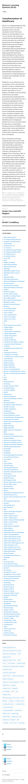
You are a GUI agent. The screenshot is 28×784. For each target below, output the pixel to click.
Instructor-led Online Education (13, 444)
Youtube (8, 749)
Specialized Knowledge (11, 605)
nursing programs (8, 710)
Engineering (7, 394)
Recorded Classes (9, 584)
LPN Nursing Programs (11, 467)
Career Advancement (10, 308)
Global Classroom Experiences (13, 421)
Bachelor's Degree (9, 291)
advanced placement (9, 647)
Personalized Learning (10, 564)
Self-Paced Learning (10, 601)
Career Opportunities (10, 314)
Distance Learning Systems (12, 369)
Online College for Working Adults (14, 520)
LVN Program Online (10, 480)
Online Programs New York (12, 547)
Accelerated (7, 248)
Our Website (6, 775)
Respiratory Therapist (10, 595)
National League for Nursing (11, 697)
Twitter (8, 744)
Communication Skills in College (14, 342)
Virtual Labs (7, 631)
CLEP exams (11, 663)
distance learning (8, 679)
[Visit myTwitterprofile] (5, 744)
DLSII (5, 379)
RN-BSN (6, 597)
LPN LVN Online (8, 465)
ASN (19, 654)
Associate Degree (9, 283)
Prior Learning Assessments (12, 576)
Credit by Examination (9, 672)
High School (7, 423)
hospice (13, 685)
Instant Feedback (9, 438)
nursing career (19, 701)
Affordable (7, 268)
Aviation (6, 289)
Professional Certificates (11, 578)
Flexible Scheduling (10, 409)
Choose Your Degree (10, 317)
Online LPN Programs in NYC (12, 541)
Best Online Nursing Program (13, 300)
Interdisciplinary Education (12, 446)
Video (5, 626)
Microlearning (8, 486)
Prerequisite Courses (10, 572)
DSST (22, 682)
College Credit (8, 329)
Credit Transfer (8, 361)
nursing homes (20, 704)
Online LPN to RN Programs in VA (14, 543)
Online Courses (8, 524)
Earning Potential (9, 388)
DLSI (5, 377)
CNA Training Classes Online (12, 325)
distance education (18, 676)
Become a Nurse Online (11, 294)
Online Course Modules (11, 522)
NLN (22, 697)
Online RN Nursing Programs (12, 549)
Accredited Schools (9, 256)
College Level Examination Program (13, 666)
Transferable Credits (10, 620)
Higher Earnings (9, 425)
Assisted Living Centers (9, 660)
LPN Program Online (10, 476)
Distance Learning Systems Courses (14, 371)
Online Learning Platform (11, 534)
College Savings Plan (10, 340)
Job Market (7, 451)
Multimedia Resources (10, 494)
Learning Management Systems (13, 455)
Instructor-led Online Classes (12, 440)
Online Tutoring (9, 553)
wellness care (20, 200)
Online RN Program (9, 551)
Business (6, 306)
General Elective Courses (11, 419)
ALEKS (6, 275)
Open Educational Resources (12, 555)
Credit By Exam (8, 358)
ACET (5, 260)
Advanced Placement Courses (12, 650)
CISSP (5, 321)
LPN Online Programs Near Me (13, 471)
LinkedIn (9, 747)
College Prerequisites (10, 335)
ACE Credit (7, 258)
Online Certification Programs (13, 511)
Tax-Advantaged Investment (12, 614)
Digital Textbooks (9, 365)
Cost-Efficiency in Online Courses (14, 356)
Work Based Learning (10, 635)
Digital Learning (9, 363)
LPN (12, 691)
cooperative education (10, 352)
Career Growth (8, 312)
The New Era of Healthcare (14, 199)
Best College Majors (10, 298)
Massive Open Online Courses (13, 482)
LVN (17, 691)
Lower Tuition (8, 463)
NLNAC (5, 701)
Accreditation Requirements (12, 252)
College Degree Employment (12, 331)
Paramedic (7, 557)
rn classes (5, 723)
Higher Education (9, 428)
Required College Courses (11, 593)
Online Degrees (8, 528)
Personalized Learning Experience (14, 566)
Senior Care (13, 723)
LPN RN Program (9, 478)
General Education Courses (12, 415)
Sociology (21, 723)
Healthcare (15, 194)
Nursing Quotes (8, 507)
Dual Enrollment (9, 381)
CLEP (4, 663)
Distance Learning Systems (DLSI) (10, 6)
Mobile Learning (9, 488)
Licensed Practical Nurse (11, 457)
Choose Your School (10, 319)
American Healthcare (7, 194)
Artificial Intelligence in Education (14, 281)
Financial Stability (9, 402)
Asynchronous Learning (11, 285)
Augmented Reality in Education (13, 287)
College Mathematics (10, 333)
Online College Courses (11, 515)
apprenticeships (9, 277)
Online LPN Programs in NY (12, 538)
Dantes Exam (7, 676)
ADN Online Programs (10, 264)
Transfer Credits (9, 618)
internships (7, 448)
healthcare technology (7, 197)
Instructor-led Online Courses (13, 442)
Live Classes (7, 459)
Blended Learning (9, 302)
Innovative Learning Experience (13, 436)
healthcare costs (10, 196)
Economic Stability (9, 390)
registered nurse (16, 716)
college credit (21, 663)
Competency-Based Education (13, 344)
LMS (5, 461)
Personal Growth (9, 561)
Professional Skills (9, 580)
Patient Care (6, 713)
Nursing (6, 503)
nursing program (8, 707)
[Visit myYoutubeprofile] (5, 749)
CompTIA (6, 346)
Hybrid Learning (9, 434)
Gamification (8, 411)
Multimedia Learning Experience (14, 492)
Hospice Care (7, 688)
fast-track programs (10, 396)
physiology (15, 713)
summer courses (9, 610)
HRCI (5, 432)
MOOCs (6, 490)
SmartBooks (7, 603)
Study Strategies (8, 607)
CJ (4, 323)
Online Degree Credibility (11, 526)
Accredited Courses (9, 254)
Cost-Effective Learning (11, 354)
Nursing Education (9, 505)
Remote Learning (9, 591)
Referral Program (9, 587)
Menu (4, 11)
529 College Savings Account (12, 239)
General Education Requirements (14, 417)
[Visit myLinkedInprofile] (5, 747)
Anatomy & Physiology (9, 654)
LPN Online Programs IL (11, 469)
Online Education (9, 530)
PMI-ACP (6, 568)
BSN (19, 660)
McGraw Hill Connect (10, 484)
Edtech (6, 392)
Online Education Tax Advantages (14, 532)
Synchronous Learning (10, 612)
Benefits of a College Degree (12, 296)
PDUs (5, 559)
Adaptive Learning (9, 262)
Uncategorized (20, 192)
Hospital (14, 688)
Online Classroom (9, 513)
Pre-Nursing (7, 570)
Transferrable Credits (10, 622)
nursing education (8, 704)
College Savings (8, 338)
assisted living (7, 657)
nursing (11, 701)
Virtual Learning (9, 633)
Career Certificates (9, 310)
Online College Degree (10, 518)
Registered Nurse (9, 589)
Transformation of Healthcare (9, 200)
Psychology (7, 582)
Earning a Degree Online (11, 386)
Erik (5, 192)
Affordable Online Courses (12, 273)
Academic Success (9, 245)
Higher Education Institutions (13, 430)
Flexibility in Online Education (13, 404)
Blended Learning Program (12, 304)
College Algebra (8, 327)
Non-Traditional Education (12, 501)
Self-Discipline (8, 599)
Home (4, 771)
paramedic (18, 710)
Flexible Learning (9, 407)
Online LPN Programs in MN (12, 536)
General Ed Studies (9, 413)
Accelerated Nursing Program (13, 250)
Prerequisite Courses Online (12, 574)
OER (5, 509)
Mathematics (6, 694)
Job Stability (7, 453)
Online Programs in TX (11, 545)
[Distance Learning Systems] (14, 734)
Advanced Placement (10, 266)
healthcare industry (19, 196)
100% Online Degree (10, 237)
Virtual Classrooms (9, 628)
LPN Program (8, 474)
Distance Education (9, 367)
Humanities (6, 691)
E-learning (7, 384)
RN (18, 719)
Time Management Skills (11, 616)
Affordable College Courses (12, 271)
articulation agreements (11, 279)
